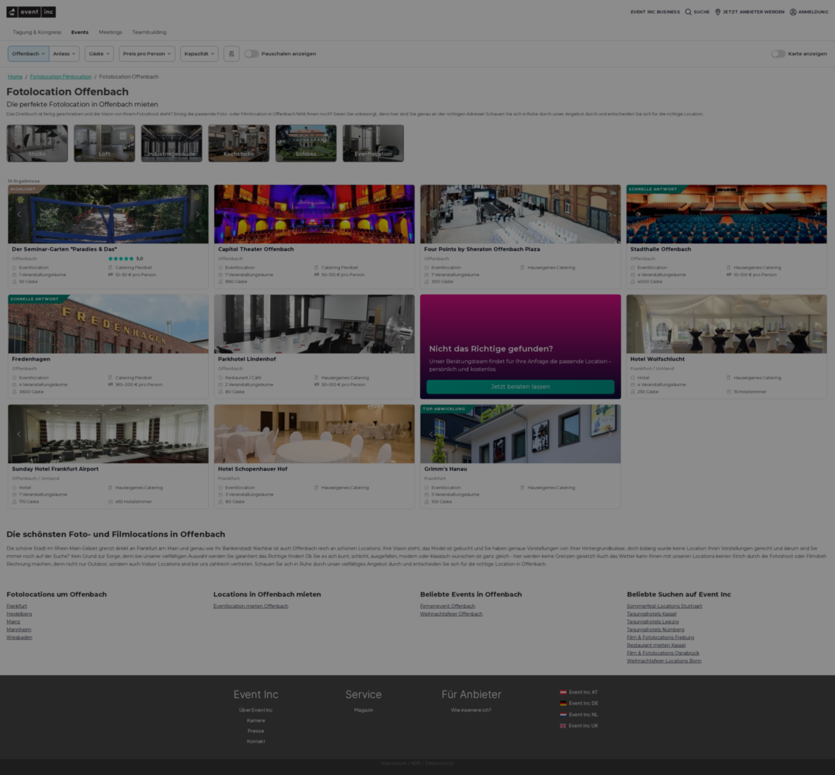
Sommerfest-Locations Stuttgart (664, 606)
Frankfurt (17, 606)
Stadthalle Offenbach (660, 249)
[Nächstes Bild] (198, 214)
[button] (280, 54)
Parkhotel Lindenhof (247, 359)
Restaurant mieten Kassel (656, 645)
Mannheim (19, 630)
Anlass (61, 54)
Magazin (364, 710)
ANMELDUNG (813, 11)
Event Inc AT (583, 692)
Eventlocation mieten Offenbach (250, 606)
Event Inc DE (583, 703)
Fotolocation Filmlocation (61, 76)
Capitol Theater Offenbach (256, 249)
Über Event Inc (256, 710)
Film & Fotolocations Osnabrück (663, 653)
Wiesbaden (19, 637)
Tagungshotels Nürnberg (655, 630)
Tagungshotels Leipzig (653, 622)
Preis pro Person (144, 54)
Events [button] (79, 32)
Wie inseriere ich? (471, 710)
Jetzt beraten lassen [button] (520, 386)
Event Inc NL (583, 714)
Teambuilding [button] (149, 32)
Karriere (256, 720)
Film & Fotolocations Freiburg (660, 637)
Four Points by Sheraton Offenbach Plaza (482, 249)
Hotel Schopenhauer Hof (252, 469)
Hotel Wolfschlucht (657, 359)
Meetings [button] (110, 32)
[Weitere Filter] (231, 54)
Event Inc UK (583, 726)
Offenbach (25, 54)
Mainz (13, 622)
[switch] (252, 54)
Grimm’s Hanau (445, 469)
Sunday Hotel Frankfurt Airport (55, 469)
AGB (416, 763)
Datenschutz (439, 763)
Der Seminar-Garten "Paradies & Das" (64, 249)
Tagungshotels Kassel (651, 614)
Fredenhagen (31, 359)
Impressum (394, 763)
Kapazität (196, 54)
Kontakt (256, 741)
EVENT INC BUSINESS (655, 11)
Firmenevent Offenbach (447, 606)
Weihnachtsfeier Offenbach (451, 614)
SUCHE (701, 11)
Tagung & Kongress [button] (37, 32)
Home (15, 76)
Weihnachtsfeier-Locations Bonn (664, 661)
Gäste (96, 54)
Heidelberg (19, 614)
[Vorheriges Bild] (18, 214)
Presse (256, 730)
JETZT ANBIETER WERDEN (753, 11)
